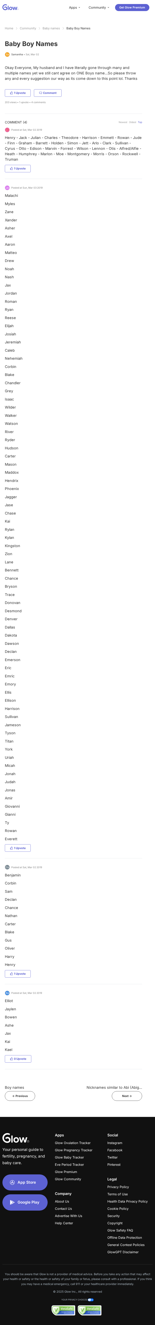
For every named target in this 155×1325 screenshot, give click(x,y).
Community (28, 28)
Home (9, 28)
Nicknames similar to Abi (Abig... (114, 1087)
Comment (50, 92)
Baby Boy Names (78, 28)
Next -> (127, 1096)
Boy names (14, 1087)
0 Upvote (20, 1058)
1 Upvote (20, 92)
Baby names (51, 28)
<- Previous (20, 1096)
